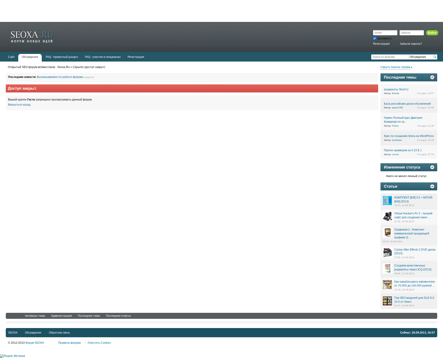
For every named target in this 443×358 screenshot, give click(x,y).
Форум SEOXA (34, 342)
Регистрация (381, 43)
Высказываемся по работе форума (60, 77)
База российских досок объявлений (407, 103)
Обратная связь (59, 332)
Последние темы (89, 315)
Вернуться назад (19, 104)
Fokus (395, 125)
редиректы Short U (396, 89)
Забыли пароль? (411, 43)
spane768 (397, 107)
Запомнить (384, 38)
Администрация (61, 315)
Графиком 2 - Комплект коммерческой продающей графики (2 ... (411, 233)
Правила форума (69, 342)
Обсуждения (33, 332)
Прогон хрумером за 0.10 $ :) (403, 150)
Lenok (395, 154)
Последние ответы (118, 315)
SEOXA (12, 332)
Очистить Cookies (99, 342)
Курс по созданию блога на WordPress (409, 136)
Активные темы (35, 315)
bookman (397, 140)
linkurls (395, 93)
